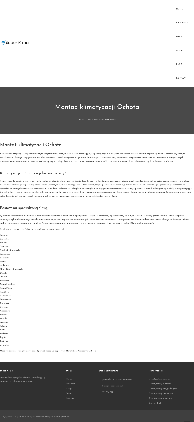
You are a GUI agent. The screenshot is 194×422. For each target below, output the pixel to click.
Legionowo (5, 254)
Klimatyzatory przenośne (160, 394)
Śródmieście (5, 300)
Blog (179, 64)
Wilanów (4, 322)
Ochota (3, 273)
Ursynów (4, 307)
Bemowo (4, 235)
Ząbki (3, 337)
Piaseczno (4, 281)
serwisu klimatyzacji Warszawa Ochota (77, 351)
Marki (3, 262)
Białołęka (4, 239)
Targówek (4, 303)
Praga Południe (7, 284)
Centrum (4, 247)
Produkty (70, 384)
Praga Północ (6, 288)
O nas (179, 50)
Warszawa (5, 311)
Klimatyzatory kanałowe (160, 398)
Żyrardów (4, 345)
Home (179, 9)
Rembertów (5, 296)
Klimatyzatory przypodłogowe (162, 389)
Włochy (3, 326)
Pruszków (4, 292)
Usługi (180, 37)
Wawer (3, 315)
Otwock (3, 277)
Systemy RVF (155, 403)
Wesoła (3, 319)
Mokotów (4, 265)
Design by (57, 417)
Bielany (3, 243)
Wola (2, 330)
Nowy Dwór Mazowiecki (11, 269)
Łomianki (4, 258)
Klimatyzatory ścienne (159, 379)
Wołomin (4, 334)
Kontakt (181, 78)
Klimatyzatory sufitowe (159, 384)
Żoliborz (4, 341)
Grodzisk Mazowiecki (10, 250)
